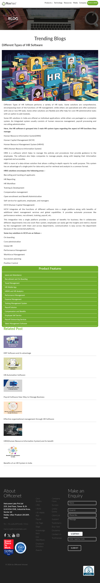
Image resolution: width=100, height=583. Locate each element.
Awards (39, 550)
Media (75, 3)
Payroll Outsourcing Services (15, 319)
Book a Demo (92, 3)
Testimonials (57, 538)
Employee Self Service (13, 315)
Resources (68, 3)
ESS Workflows (40, 538)
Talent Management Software (16, 324)
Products (48, 3)
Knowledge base (40, 532)
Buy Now (56, 527)
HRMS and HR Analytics (14, 291)
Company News (56, 500)
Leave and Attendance (13, 275)
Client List (56, 515)
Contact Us (56, 534)
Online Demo (54, 510)
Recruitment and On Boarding (16, 279)
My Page (39, 523)
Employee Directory (40, 545)
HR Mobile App (10, 287)
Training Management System (16, 303)
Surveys (55, 505)
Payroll (38, 519)
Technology (58, 3)
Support (55, 519)
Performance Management (15, 295)
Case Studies (39, 500)
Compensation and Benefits (15, 311)
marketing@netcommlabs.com (15, 529)
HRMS (38, 509)
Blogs (38, 527)
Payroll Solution (11, 307)
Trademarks (56, 523)
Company (82, 3)
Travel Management (12, 283)
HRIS (38, 505)
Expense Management (13, 299)
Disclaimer (56, 531)
